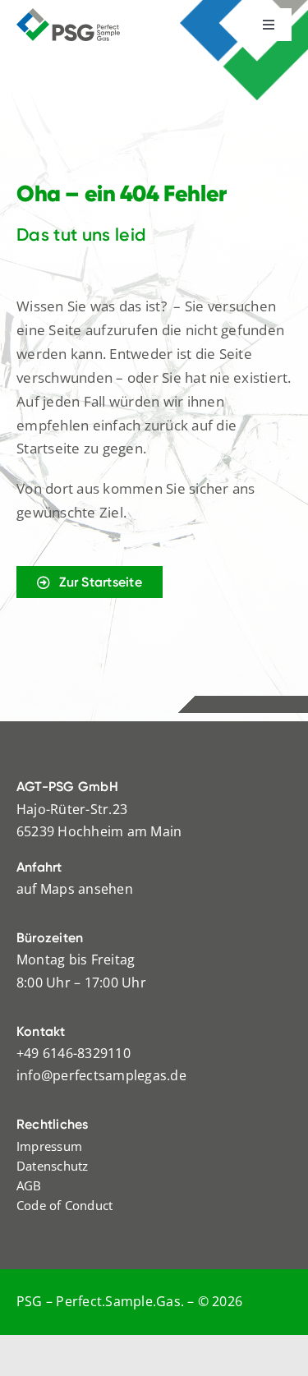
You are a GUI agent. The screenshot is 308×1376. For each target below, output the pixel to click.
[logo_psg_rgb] (68, 15)
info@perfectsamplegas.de (101, 1075)
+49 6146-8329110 (73, 1053)
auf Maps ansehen (74, 889)
